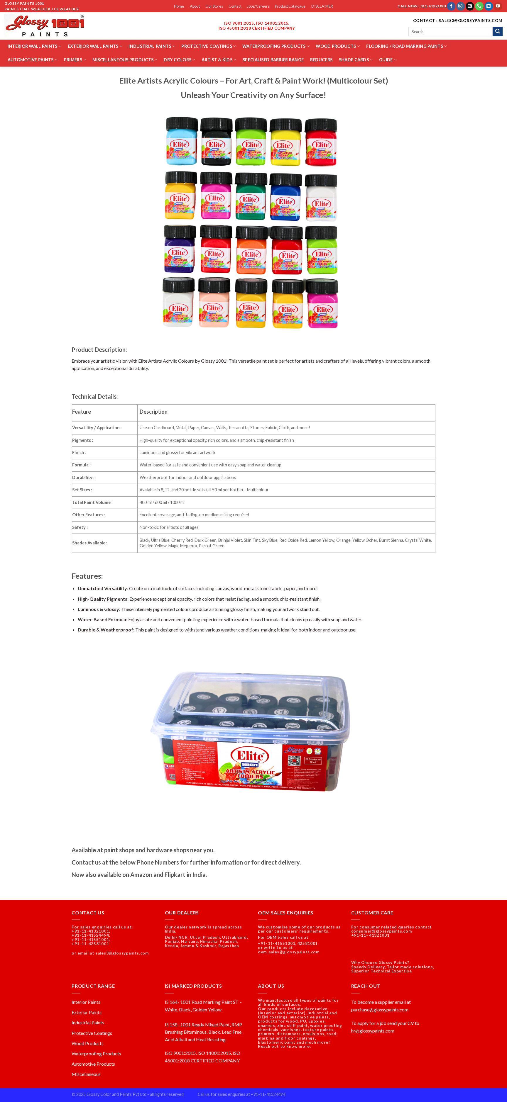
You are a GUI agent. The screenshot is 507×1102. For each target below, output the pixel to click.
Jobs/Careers (258, 6)
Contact (235, 6)
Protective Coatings (206, 46)
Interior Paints (86, 1002)
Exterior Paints (87, 1012)
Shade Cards (354, 59)
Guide (386, 59)
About (195, 6)
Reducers (321, 59)
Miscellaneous (86, 1074)
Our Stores (214, 6)
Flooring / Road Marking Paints (404, 46)
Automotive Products (93, 1064)
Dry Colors (177, 59)
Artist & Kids (217, 59)
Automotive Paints (31, 59)
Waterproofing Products (273, 46)
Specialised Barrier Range (273, 59)
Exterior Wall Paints (93, 46)
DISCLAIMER (322, 6)
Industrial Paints (150, 46)
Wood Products (336, 46)
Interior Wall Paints (33, 46)
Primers (73, 59)
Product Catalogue (290, 6)
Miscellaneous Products (122, 59)
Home (179, 6)
